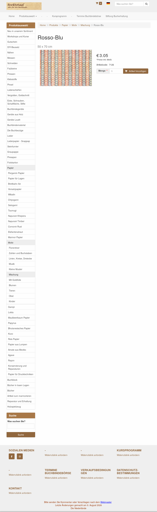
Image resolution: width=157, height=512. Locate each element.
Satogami (12, 205)
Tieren (12, 290)
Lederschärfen (14, 89)
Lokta (10, 312)
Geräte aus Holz (15, 114)
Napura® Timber (16, 221)
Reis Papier (13, 339)
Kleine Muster (15, 269)
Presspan (12, 157)
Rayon (11, 360)
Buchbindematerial (16, 125)
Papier (10, 167)
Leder (10, 135)
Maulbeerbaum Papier (19, 317)
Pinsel (10, 84)
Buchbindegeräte (15, 109)
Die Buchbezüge (15, 130)
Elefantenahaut (15, 231)
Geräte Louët (13, 119)
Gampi (11, 306)
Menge (101, 71)
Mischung (13, 274)
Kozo (10, 333)
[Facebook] (12, 456)
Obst (11, 295)
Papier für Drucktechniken (20, 374)
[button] (108, 3)
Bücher (10, 390)
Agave (11, 355)
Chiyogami (13, 199)
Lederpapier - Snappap (18, 141)
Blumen (12, 285)
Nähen (10, 52)
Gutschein (12, 41)
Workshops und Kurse (18, 36)
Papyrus (12, 322)
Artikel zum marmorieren (19, 395)
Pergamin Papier (16, 173)
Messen (11, 57)
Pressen (11, 73)
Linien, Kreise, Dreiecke (20, 258)
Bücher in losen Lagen (18, 385)
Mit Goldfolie (15, 279)
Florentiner (14, 247)
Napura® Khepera (17, 215)
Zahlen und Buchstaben (20, 253)
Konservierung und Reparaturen (17, 367)
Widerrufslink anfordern (56, 455)
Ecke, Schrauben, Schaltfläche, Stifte (16, 102)
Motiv (10, 242)
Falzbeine (12, 68)
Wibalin (11, 194)
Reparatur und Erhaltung (19, 401)
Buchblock (12, 379)
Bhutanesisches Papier (19, 328)
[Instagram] (20, 456)
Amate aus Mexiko (17, 349)
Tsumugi (12, 210)
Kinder (12, 301)
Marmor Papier (15, 237)
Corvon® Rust (15, 226)
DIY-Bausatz (13, 47)
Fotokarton (12, 162)
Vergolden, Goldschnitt (18, 95)
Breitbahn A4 (14, 183)
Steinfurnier (13, 146)
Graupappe (12, 151)
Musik (12, 263)
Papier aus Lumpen (17, 344)
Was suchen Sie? (16, 421)
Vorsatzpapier (14, 189)
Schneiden (12, 63)
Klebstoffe (12, 79)
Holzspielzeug (14, 406)
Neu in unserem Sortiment (20, 31)
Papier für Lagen (16, 178)
